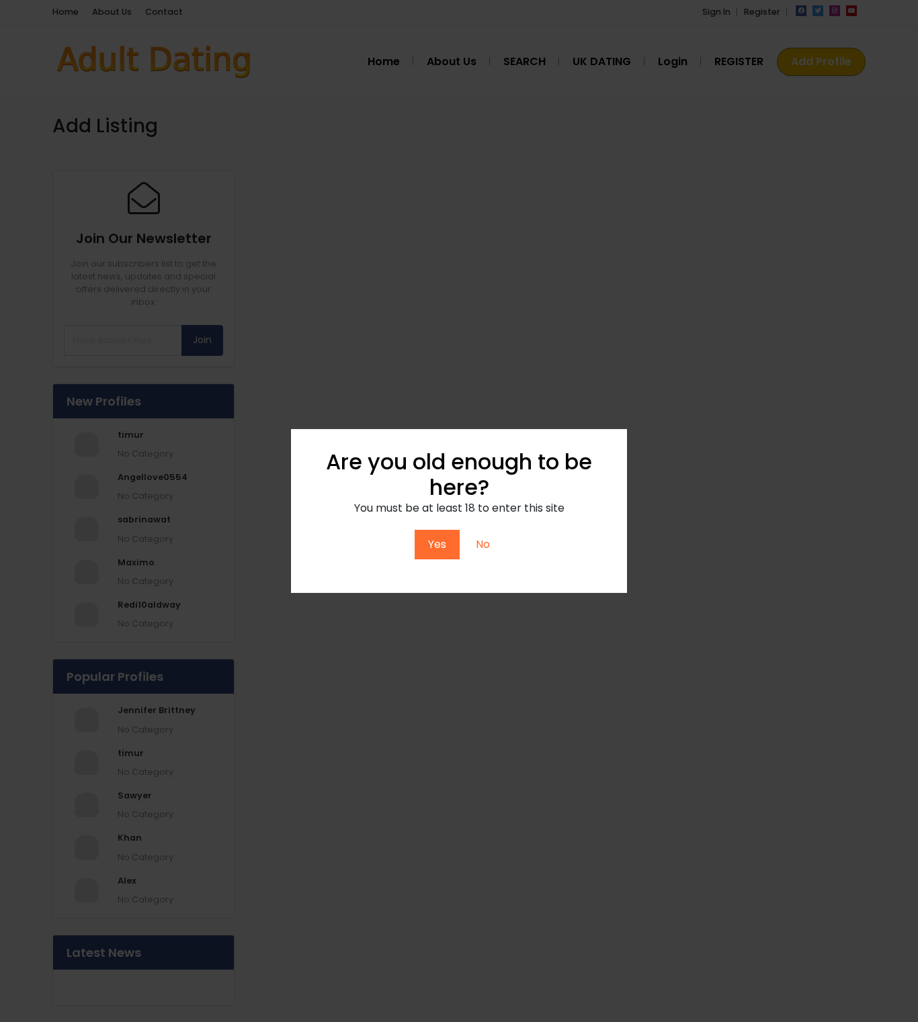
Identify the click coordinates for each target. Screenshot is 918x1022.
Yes (437, 544)
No (483, 544)
